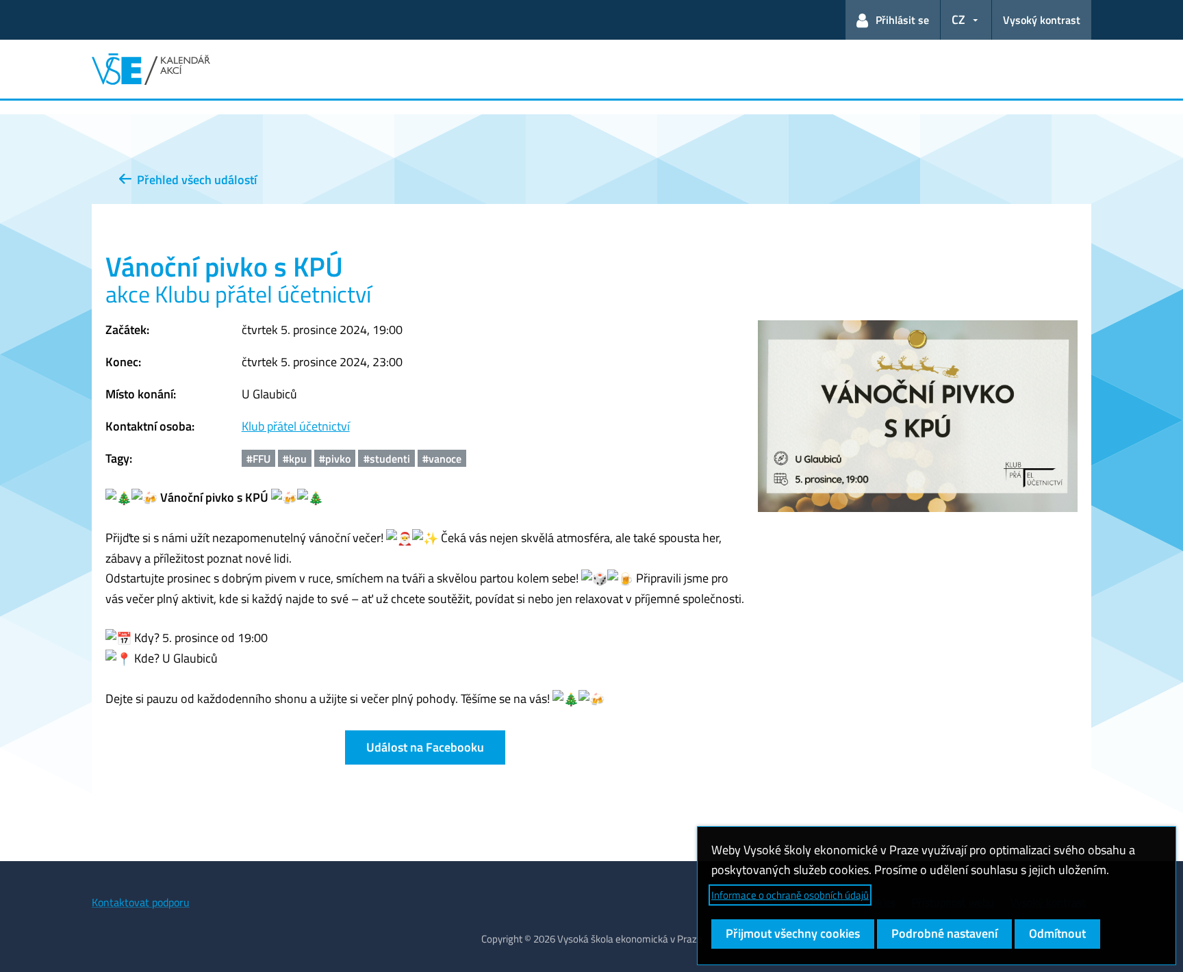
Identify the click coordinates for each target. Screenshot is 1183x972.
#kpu (295, 458)
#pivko (335, 458)
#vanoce (441, 458)
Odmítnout (1057, 933)
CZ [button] (958, 19)
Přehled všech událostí (194, 179)
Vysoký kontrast (1041, 20)
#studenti (387, 458)
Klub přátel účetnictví (296, 426)
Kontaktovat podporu (141, 902)
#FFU (258, 458)
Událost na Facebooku (425, 747)
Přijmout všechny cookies (793, 933)
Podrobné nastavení (944, 933)
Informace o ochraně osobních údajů (790, 895)
